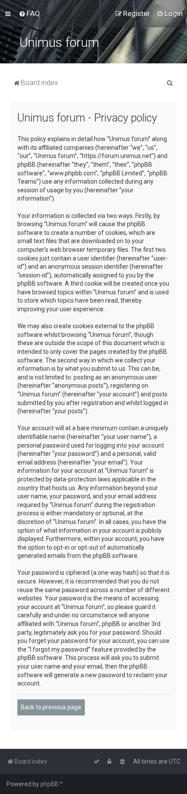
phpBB (49, 784)
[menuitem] (29, 13)
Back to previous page (51, 707)
